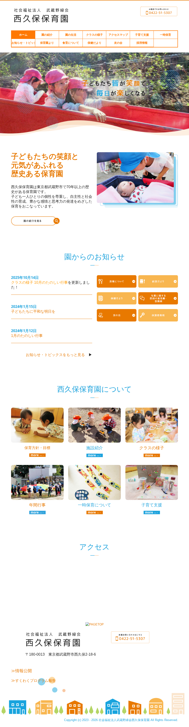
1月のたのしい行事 (27, 336)
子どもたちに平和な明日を (33, 311)
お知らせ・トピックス (23, 42)
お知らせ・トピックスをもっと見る (55, 355)
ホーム (23, 34)
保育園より (47, 42)
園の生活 (70, 34)
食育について (70, 42)
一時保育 (165, 34)
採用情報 (142, 42)
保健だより (94, 42)
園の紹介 (47, 34)
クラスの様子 (94, 34)
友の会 (118, 42)
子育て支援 (142, 34)
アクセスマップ (118, 34)
